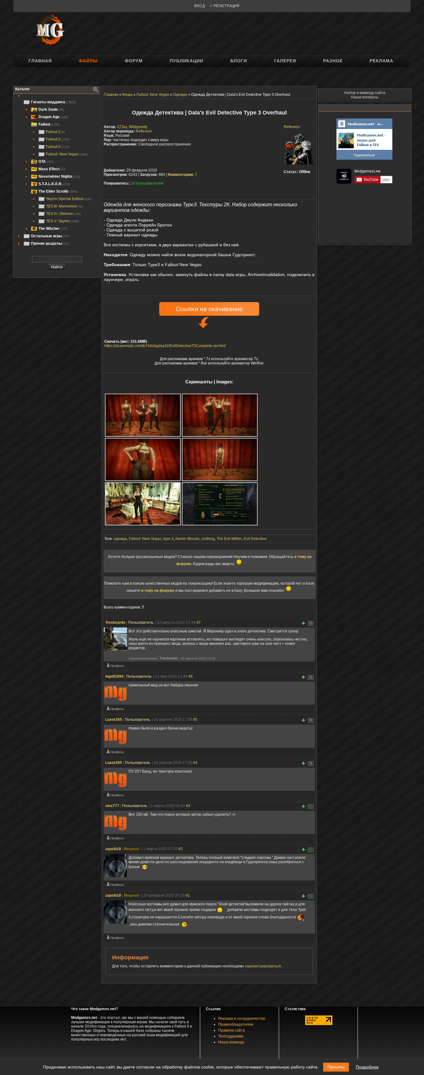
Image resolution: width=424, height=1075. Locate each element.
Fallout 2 (55, 132)
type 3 (168, 539)
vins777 (112, 806)
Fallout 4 (58, 147)
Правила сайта (231, 1030)
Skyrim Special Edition (68, 199)
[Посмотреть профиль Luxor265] (115, 753)
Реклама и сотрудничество (241, 1018)
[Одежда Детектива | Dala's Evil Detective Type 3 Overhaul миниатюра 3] (142, 459)
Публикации (186, 60)
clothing (208, 539)
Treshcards (115, 622)
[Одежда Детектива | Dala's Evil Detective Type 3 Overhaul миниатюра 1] (142, 415)
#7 (198, 622)
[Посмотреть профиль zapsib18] (115, 886)
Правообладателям (235, 1024)
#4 (195, 763)
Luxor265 (113, 719)
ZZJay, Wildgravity (132, 127)
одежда (120, 539)
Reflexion (292, 127)
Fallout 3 (58, 139)
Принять (336, 1066)
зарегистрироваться (263, 966)
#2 (180, 849)
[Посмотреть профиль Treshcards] (115, 667)
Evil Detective (255, 539)
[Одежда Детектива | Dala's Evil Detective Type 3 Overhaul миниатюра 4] (219, 459)
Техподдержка (230, 1036)
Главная (40, 60)
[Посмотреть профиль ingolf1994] (115, 710)
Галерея (285, 60)
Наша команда (231, 1042)
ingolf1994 (114, 676)
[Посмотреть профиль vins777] (115, 839)
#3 (188, 806)
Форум (134, 60)
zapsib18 (113, 849)
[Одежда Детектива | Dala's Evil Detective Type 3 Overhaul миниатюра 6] (219, 504)
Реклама (381, 60)
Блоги (238, 60)
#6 (190, 676)
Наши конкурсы (364, 97)
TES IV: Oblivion (63, 214)
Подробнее (367, 1066)
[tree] (56, 172)
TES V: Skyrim (62, 221)
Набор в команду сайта (364, 93)
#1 (188, 895)
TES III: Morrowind (64, 206)
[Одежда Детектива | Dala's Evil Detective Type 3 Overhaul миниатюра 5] (142, 504)
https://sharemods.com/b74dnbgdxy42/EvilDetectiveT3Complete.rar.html (165, 346)
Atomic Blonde (187, 539)
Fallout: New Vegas (67, 154)
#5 (195, 719)
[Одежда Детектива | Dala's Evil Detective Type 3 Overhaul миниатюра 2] (219, 415)
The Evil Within (229, 539)
